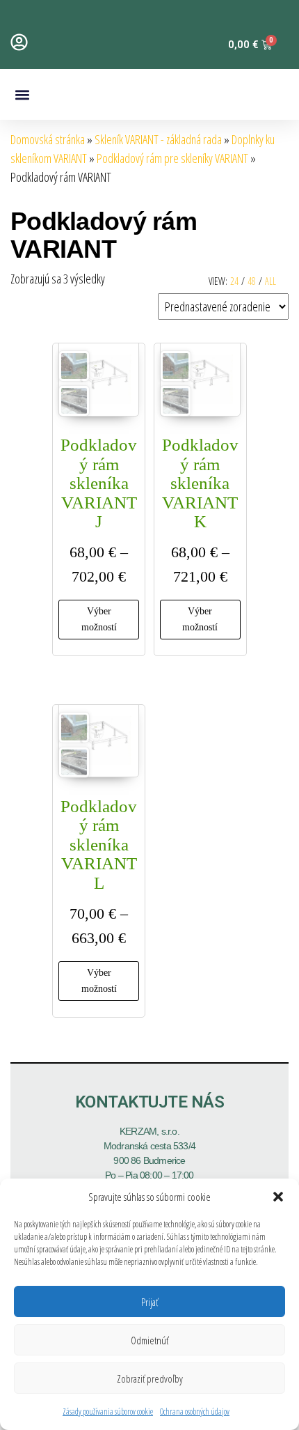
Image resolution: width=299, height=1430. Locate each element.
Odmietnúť (149, 1340)
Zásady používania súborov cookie (108, 1411)
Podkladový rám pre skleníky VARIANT (172, 158)
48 (252, 281)
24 (234, 281)
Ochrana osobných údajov (194, 1411)
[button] (278, 1197)
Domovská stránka (47, 139)
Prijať (149, 1302)
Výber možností (99, 619)
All (270, 281)
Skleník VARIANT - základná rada (158, 139)
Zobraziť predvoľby (150, 1378)
